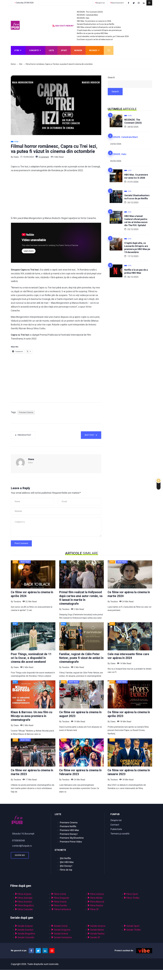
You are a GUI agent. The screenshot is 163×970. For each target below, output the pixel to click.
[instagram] (139, 2)
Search (111, 77)
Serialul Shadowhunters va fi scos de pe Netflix (95, 24)
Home (13, 64)
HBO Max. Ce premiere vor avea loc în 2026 (94, 21)
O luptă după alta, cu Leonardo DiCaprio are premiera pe (99, 30)
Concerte (34, 50)
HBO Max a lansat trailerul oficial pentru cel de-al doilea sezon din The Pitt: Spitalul (135, 221)
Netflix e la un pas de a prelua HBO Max (92, 33)
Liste (51, 50)
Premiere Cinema (26, 412)
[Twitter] (134, 2)
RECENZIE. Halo (83, 18)
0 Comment (44, 157)
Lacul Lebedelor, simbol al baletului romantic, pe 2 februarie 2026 (103, 36)
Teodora (17, 601)
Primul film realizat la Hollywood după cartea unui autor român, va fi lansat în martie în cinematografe (80, 598)
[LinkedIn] (144, 2)
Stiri (16, 50)
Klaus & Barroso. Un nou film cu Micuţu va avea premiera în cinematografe (31, 716)
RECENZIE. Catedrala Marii (87, 15)
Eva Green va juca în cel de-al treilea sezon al (95, 39)
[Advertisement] (56, 194)
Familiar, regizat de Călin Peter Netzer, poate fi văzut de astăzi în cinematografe (81, 658)
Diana (16, 157)
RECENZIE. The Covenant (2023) (90, 12)
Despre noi (20, 855)
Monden (78, 50)
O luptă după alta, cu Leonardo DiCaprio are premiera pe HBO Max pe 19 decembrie (137, 248)
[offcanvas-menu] (149, 2)
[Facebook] (128, 2)
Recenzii (93, 50)
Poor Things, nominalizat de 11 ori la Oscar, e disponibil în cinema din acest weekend (31, 658)
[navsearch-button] (108, 50)
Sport (64, 50)
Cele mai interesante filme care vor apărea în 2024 (128, 656)
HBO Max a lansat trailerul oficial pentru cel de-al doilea (99, 27)
